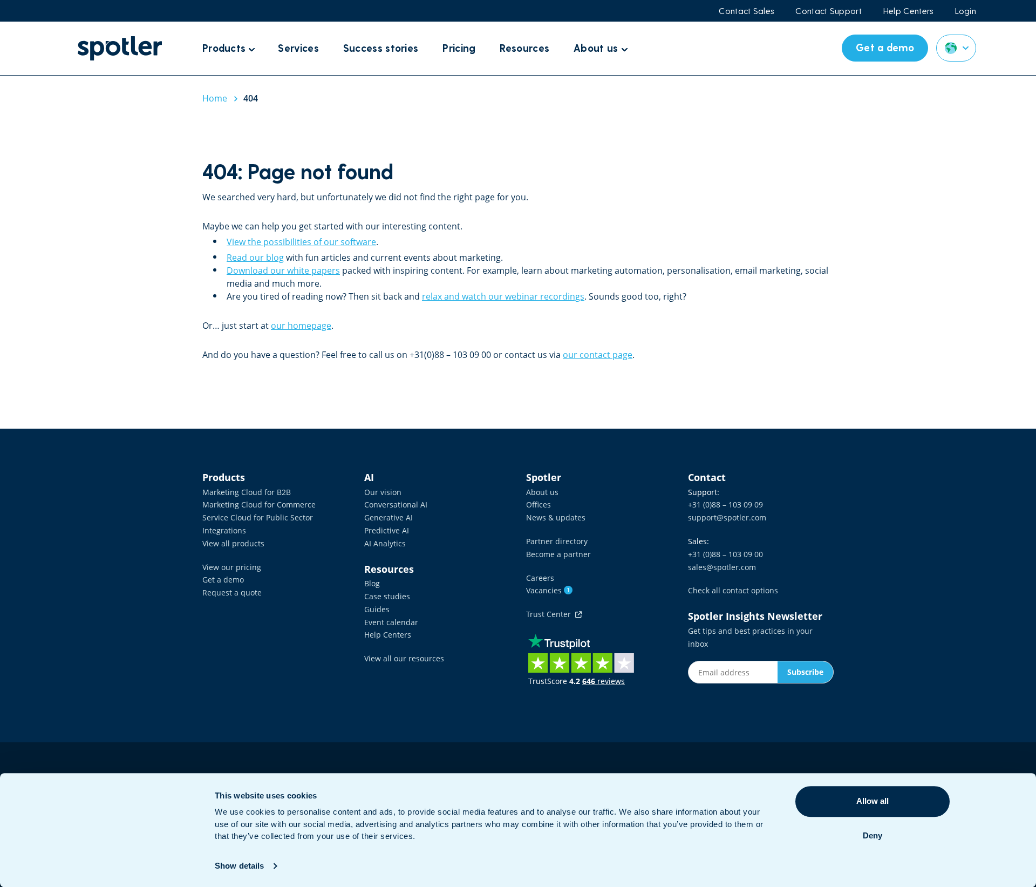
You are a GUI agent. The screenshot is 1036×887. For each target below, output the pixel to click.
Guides (377, 609)
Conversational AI (395, 504)
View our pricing (231, 567)
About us (542, 492)
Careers (540, 578)
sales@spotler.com (722, 567)
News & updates (555, 517)
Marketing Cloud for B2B (246, 492)
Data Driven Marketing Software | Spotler (120, 48)
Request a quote (232, 592)
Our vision (382, 492)
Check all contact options (733, 590)
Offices (538, 504)
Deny (872, 835)
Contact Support (828, 10)
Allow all (872, 800)
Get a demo (223, 579)
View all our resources (404, 658)
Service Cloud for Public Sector (257, 517)
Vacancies (548, 590)
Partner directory (557, 541)
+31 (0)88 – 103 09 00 (725, 554)
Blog (372, 583)
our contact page (597, 355)
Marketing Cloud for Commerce (259, 504)
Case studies (387, 596)
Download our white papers (283, 270)
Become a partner (558, 554)
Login (966, 10)
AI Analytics (385, 543)
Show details (239, 865)
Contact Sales (746, 10)
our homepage (301, 325)
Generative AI (388, 517)
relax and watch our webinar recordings (503, 296)
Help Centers (908, 10)
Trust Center (550, 614)
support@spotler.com (727, 517)
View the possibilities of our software (301, 242)
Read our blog (255, 257)
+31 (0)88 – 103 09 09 (725, 504)
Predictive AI (386, 530)
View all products (233, 543)
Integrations (224, 530)
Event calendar (391, 622)
